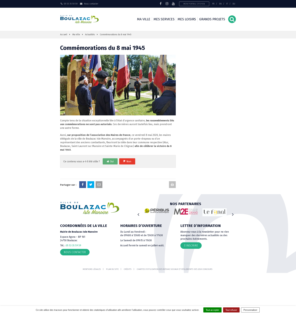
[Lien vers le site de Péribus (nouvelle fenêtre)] (157, 210)
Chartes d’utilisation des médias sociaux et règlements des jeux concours (174, 269)
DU (234, 3)
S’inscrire (191, 245)
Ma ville (143, 19)
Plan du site (112, 269)
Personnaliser (250, 310)
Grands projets (212, 19)
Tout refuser (231, 310)
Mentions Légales (92, 269)
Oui (112, 161)
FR (213, 3)
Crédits (128, 269)
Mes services (164, 19)
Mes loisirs (187, 19)
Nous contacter (91, 3)
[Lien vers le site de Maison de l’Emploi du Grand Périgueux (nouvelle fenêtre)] (186, 211)
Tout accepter (212, 310)
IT (227, 3)
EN (220, 3)
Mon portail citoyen (194, 4)
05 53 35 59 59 (73, 245)
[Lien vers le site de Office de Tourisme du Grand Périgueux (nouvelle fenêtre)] (214, 212)
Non (128, 161)
